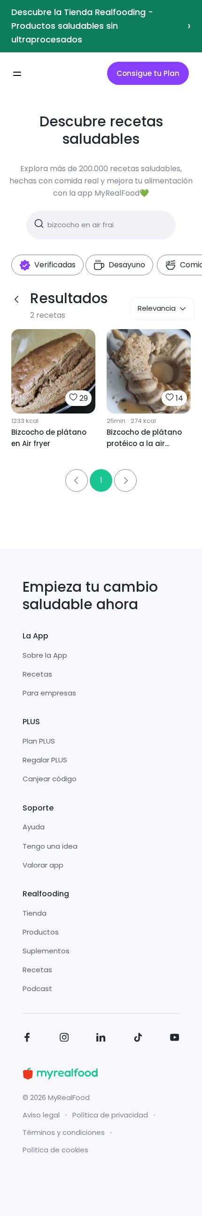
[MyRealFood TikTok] (138, 1039)
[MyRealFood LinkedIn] (101, 1039)
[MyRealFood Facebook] (27, 1039)
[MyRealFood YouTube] (174, 1039)
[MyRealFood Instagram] (64, 1039)
